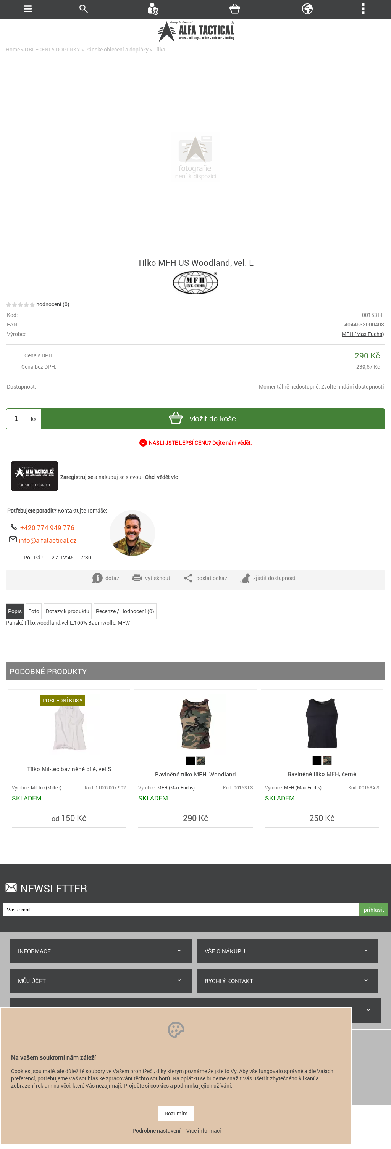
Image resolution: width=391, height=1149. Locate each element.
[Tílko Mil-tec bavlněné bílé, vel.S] (69, 752)
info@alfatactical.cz (48, 540)
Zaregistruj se (76, 476)
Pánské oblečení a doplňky (117, 49)
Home (13, 49)
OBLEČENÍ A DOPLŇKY (52, 49)
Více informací (203, 1130)
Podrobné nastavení (156, 1130)
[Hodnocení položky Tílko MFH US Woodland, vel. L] (20, 304)
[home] (195, 41)
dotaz (112, 578)
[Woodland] (200, 763)
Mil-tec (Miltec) (46, 788)
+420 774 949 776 (47, 527)
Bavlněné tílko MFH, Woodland (195, 774)
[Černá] (191, 763)
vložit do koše (213, 419)
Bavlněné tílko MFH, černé (322, 774)
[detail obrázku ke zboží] (195, 158)
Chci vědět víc (161, 476)
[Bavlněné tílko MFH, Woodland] (195, 752)
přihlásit (374, 909)
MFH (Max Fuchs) (363, 333)
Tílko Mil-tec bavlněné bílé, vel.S (69, 769)
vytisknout (157, 578)
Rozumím (176, 1113)
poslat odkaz (211, 578)
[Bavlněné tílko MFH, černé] (321, 752)
